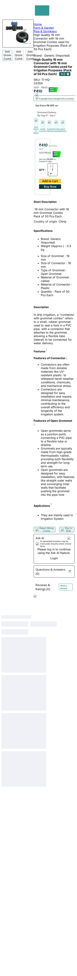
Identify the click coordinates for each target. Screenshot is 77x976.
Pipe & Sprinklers (45, 31)
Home (38, 24)
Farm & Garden (44, 28)
